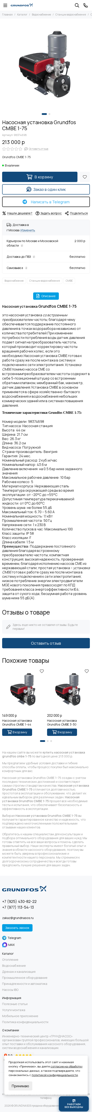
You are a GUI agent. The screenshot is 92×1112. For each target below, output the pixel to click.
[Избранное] (85, 177)
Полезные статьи (15, 1004)
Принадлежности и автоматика (24, 984)
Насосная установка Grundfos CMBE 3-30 (62, 722)
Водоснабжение (41, 14)
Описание (48, 296)
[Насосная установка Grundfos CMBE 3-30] (68, 689)
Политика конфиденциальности (25, 1022)
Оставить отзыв (46, 643)
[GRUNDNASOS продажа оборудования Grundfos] (22, 5)
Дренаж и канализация (19, 972)
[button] (44, 114)
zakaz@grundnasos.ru (18, 918)
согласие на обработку (66, 1066)
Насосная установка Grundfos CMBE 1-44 (17, 722)
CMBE (69, 281)
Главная (7, 14)
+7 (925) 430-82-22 (19, 901)
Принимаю (20, 1086)
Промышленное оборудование (24, 978)
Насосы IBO (10, 990)
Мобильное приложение (20, 1016)
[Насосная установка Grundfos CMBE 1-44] (23, 689)
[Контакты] (85, 5)
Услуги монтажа (13, 1010)
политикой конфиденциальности (55, 1075)
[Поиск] (77, 5)
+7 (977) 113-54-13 (18, 907)
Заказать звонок (17, 928)
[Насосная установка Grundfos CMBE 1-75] (46, 65)
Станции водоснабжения (70, 14)
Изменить (28, 230)
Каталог (22, 14)
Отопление (10, 960)
